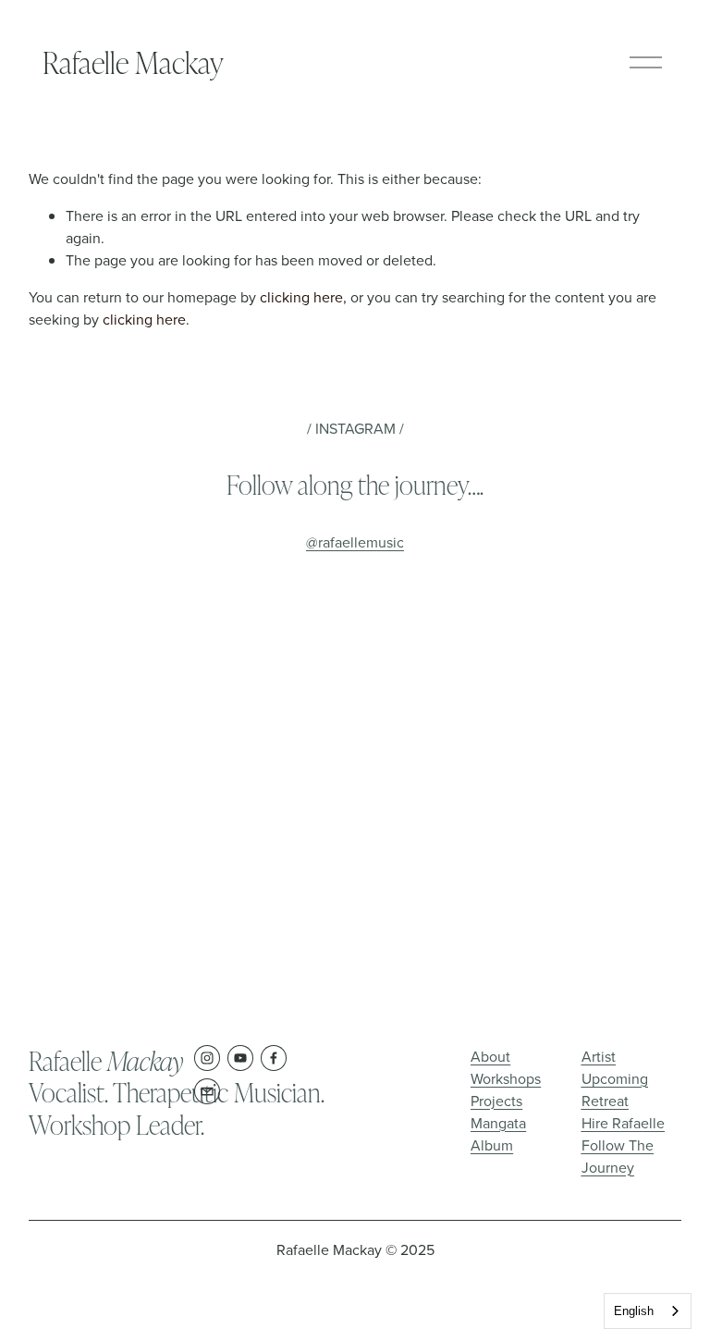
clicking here (301, 297)
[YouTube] (240, 1058)
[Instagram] (207, 1058)
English (634, 1311)
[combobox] (648, 1311)
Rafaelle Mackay (133, 61)
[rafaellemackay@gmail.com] (207, 1091)
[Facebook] (274, 1058)
